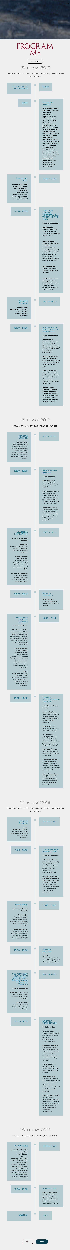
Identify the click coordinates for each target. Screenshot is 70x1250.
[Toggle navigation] (67, 3)
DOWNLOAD (35, 61)
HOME (42, 1241)
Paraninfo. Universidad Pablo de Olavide (35, 426)
